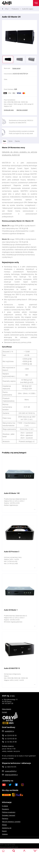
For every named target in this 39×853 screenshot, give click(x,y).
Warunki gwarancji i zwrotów (11, 822)
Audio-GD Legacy (27, 9)
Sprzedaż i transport (8, 815)
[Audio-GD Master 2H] (19, 37)
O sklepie (5, 806)
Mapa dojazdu (6, 709)
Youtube (4, 784)
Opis (4, 140)
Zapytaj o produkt (22, 110)
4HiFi (8, 3)
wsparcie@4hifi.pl (10, 771)
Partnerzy (5, 818)
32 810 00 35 (11, 735)
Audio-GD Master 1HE (19, 485)
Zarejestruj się (6, 828)
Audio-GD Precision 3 (19, 543)
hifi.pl (6, 9)
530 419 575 (11, 767)
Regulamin (5, 809)
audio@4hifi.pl (9, 731)
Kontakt (4, 712)
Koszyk (4, 831)
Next (34, 37)
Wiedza (4, 825)
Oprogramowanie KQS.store (9, 847)
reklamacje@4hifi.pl (11, 775)
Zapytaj (17, 140)
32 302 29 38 (11, 742)
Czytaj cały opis (9, 110)
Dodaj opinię (16, 68)
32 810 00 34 (11, 738)
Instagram (22, 784)
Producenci (15, 9)
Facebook (16, 784)
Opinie (10, 141)
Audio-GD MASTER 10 (19, 660)
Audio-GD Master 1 (19, 601)
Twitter (10, 784)
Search (14, 850)
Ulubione (5, 834)
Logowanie (24, 850)
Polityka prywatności (8, 812)
